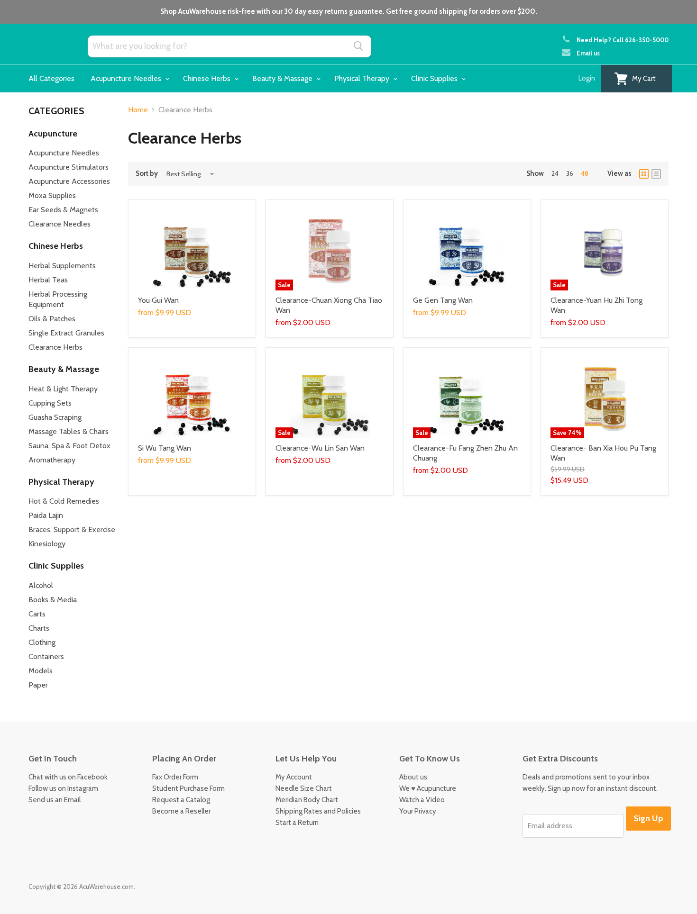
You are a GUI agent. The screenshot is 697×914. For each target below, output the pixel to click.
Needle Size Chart (303, 788)
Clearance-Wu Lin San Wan (320, 447)
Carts (37, 613)
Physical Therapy (362, 78)
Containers (46, 656)
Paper (38, 684)
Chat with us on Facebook (68, 777)
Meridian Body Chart (306, 800)
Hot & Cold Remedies (63, 501)
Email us (588, 53)
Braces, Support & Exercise (71, 529)
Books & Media (52, 599)
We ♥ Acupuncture (427, 788)
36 (569, 173)
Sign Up (648, 818)
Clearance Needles (59, 223)
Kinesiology (46, 543)
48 (584, 173)
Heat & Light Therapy (63, 388)
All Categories (51, 78)
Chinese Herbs (207, 78)
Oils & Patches (51, 318)
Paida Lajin (45, 515)
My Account (293, 777)
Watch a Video (422, 800)
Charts (38, 628)
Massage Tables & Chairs (68, 431)
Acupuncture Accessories (69, 181)
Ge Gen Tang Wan (443, 300)
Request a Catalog (181, 800)
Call (641, 40)
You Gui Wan (158, 300)
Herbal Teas (48, 279)
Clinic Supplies (435, 78)
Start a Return (297, 822)
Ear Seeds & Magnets (63, 209)
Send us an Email (54, 800)
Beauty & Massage (283, 78)
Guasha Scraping (55, 417)
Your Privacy (417, 811)
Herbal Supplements (62, 265)
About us (413, 777)
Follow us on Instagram (63, 788)
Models (40, 670)
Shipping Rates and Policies (318, 811)
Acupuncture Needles (127, 78)
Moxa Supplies (52, 195)
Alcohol (40, 585)
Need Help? (594, 40)
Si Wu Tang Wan (164, 447)
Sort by (147, 174)
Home (138, 110)
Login (586, 78)
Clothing (41, 642)
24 (555, 173)
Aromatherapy (51, 459)
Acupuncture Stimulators (68, 167)
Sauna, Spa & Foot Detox (69, 445)
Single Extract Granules (66, 332)
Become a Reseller (181, 811)
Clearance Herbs (55, 347)
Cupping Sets (50, 402)
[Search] (358, 46)
